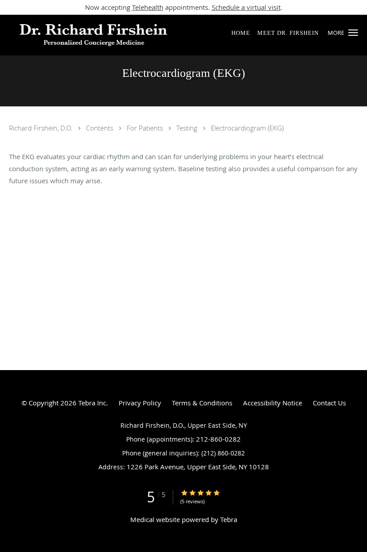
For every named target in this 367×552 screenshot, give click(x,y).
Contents (100, 127)
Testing (187, 127)
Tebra (228, 519)
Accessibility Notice (272, 402)
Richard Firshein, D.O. (41, 127)
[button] (353, 32)
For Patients (146, 127)
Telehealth (147, 7)
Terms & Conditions (202, 402)
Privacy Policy (140, 402)
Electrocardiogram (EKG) (247, 127)
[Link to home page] (88, 35)
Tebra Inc (92, 402)
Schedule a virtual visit (246, 7)
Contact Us (329, 402)
